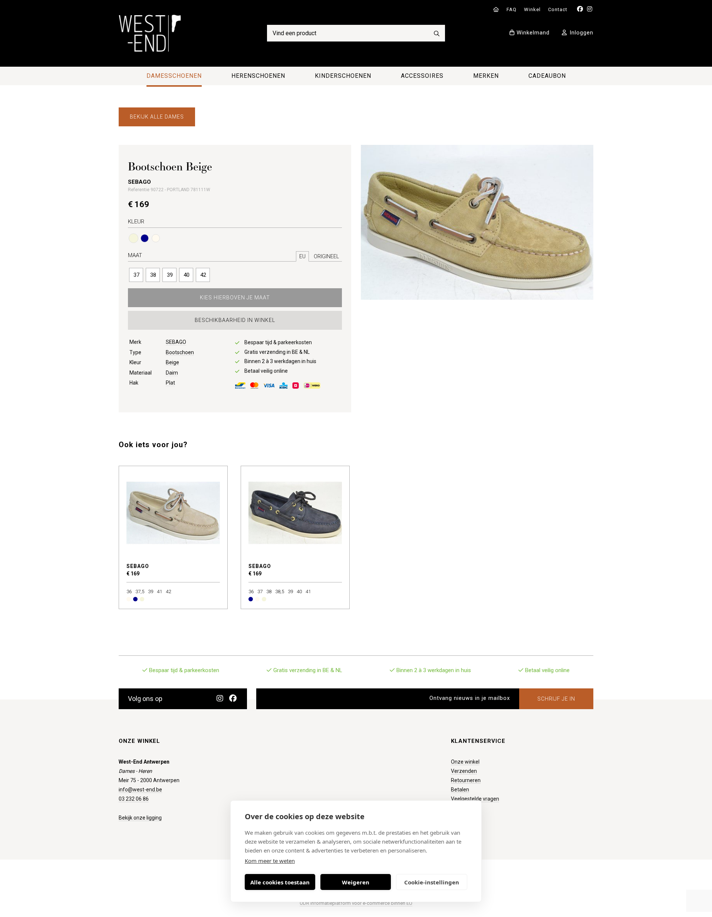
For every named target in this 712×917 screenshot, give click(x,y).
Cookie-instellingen (431, 882)
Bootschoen (180, 352)
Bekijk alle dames (157, 117)
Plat (170, 383)
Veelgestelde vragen (475, 799)
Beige (172, 362)
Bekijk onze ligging (140, 818)
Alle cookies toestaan (280, 882)
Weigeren (355, 882)
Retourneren (466, 780)
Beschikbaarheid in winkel (235, 320)
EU (302, 256)
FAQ (512, 9)
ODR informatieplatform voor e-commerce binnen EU (356, 903)
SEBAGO (176, 342)
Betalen (460, 790)
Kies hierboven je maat (235, 297)
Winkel (532, 9)
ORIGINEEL (326, 256)
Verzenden (464, 771)
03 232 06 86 (134, 799)
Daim (172, 373)
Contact (557, 9)
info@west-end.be (140, 790)
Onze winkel (465, 762)
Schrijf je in (556, 699)
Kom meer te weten (270, 860)
